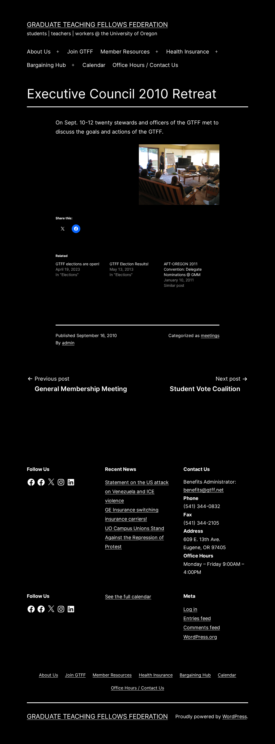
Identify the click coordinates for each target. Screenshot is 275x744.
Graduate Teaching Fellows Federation (97, 24)
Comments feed (201, 627)
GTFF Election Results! (129, 264)
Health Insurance (187, 51)
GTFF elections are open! (77, 264)
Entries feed (197, 618)
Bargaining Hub (46, 65)
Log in (190, 609)
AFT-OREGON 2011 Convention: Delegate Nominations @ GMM (183, 269)
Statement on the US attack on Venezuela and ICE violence (137, 491)
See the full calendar (128, 596)
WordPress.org (200, 637)
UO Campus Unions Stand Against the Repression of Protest (134, 537)
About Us (38, 51)
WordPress (234, 716)
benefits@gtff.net (203, 490)
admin (68, 342)
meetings (210, 335)
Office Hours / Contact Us (145, 65)
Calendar (93, 65)
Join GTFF (80, 51)
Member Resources (125, 51)
